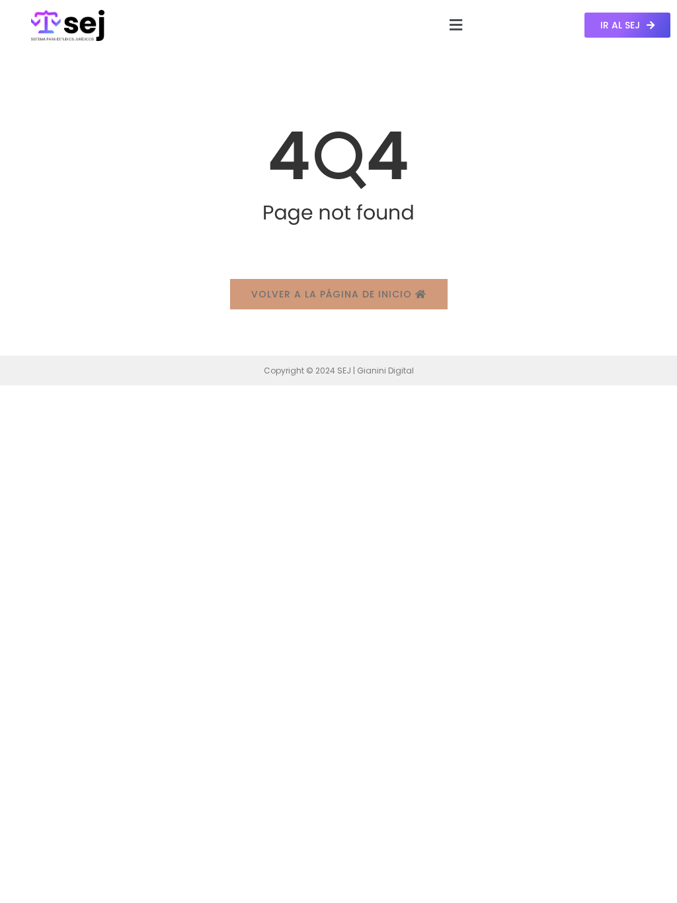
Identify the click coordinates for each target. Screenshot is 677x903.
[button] (455, 25)
